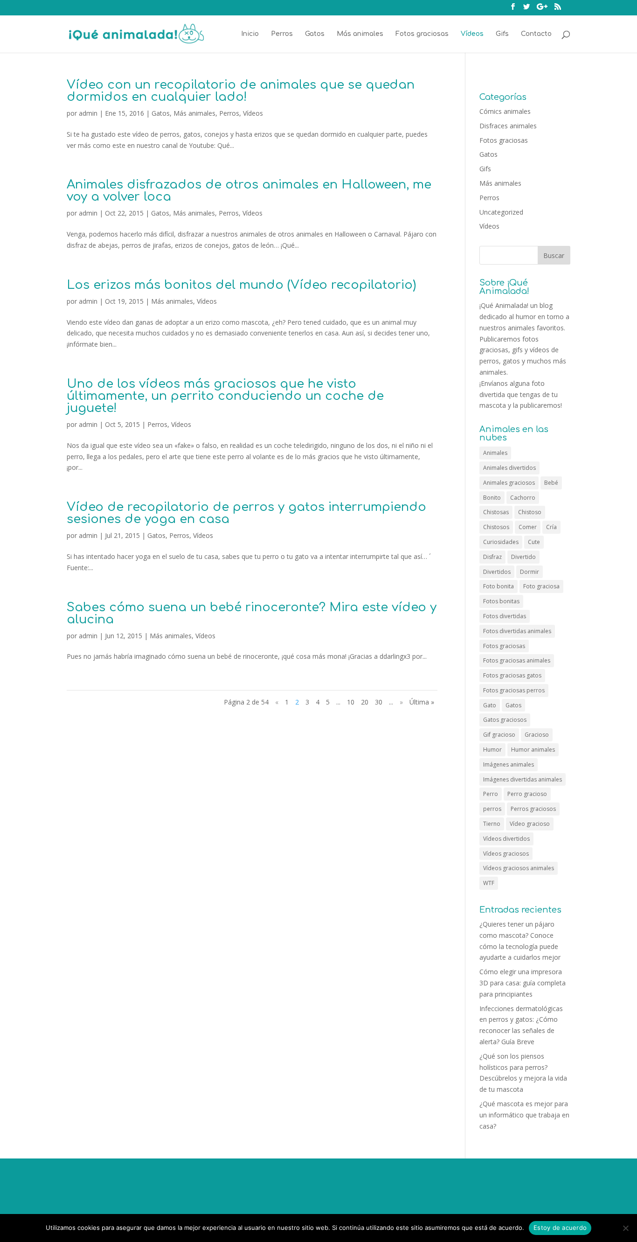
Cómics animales (505, 111)
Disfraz (492, 557)
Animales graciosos (509, 483)
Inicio (250, 34)
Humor (492, 750)
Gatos (315, 34)
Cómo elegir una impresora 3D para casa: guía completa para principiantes (522, 982)
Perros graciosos (533, 809)
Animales (495, 453)
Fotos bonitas (501, 601)
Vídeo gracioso (530, 824)
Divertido (523, 557)
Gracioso (537, 735)
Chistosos (496, 527)
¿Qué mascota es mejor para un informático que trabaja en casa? (524, 1114)
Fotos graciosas (422, 34)
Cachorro (522, 498)
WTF (488, 883)
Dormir (529, 572)
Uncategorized (501, 212)
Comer (528, 527)
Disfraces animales (508, 125)
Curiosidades (501, 542)
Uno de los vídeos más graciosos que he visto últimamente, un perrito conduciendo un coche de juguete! (225, 396)
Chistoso (529, 512)
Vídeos (472, 34)
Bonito (492, 498)
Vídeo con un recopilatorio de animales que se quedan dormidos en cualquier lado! (241, 91)
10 (350, 702)
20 (364, 702)
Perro (490, 794)
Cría (551, 527)
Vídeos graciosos (506, 854)
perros (492, 809)
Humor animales (533, 750)
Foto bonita (498, 586)
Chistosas (496, 512)
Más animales (360, 34)
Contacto (536, 34)
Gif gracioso (499, 735)
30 (378, 702)
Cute (534, 542)
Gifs (502, 34)
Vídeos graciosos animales (518, 868)
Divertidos (497, 572)
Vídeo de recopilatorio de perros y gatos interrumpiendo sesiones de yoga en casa (246, 513)
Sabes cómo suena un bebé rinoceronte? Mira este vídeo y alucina (251, 613)
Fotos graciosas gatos (512, 675)
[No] (625, 1228)
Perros (282, 34)
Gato (489, 705)
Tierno (491, 824)
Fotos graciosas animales (516, 660)
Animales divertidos (509, 468)
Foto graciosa (541, 586)
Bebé (551, 483)
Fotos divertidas (504, 616)
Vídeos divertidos (506, 839)
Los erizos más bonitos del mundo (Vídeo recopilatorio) (241, 285)
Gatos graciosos (504, 720)
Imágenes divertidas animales (522, 779)
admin (88, 113)
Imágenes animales (508, 764)
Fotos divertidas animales (517, 631)
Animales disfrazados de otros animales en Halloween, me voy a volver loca (249, 190)
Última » (421, 702)
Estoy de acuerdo (560, 1227)
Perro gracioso (527, 794)
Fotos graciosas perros (514, 690)
